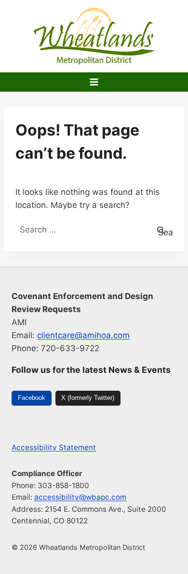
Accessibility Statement (54, 447)
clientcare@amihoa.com (83, 335)
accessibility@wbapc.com (80, 497)
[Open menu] (94, 81)
